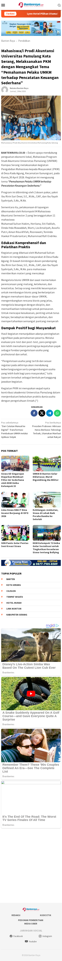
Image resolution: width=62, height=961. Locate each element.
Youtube (33, 941)
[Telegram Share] (49, 413)
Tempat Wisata (14, 596)
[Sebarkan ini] (34, 413)
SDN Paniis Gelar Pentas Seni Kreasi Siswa (14, 545)
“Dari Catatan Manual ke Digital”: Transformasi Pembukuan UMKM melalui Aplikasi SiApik (14, 430)
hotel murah (14, 602)
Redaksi (16, 915)
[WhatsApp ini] (57, 413)
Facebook (18, 936)
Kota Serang (13, 585)
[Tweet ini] (41, 413)
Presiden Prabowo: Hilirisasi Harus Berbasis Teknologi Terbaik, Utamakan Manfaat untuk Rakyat (46, 430)
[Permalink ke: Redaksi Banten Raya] (4, 89)
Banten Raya (8, 40)
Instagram (47, 936)
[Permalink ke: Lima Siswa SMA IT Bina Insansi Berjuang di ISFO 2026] (15, 500)
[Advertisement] (31, 866)
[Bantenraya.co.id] (31, 4)
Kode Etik (45, 915)
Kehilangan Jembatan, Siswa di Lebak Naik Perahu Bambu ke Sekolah (45, 514)
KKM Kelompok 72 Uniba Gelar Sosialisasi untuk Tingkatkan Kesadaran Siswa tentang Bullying (46, 548)
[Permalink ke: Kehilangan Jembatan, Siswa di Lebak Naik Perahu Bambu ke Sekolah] (47, 500)
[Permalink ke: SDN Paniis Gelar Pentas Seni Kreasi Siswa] (15, 533)
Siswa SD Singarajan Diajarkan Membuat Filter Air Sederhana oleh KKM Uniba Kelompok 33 (12, 480)
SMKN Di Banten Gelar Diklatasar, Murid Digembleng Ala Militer (46, 476)
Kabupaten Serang (16, 614)
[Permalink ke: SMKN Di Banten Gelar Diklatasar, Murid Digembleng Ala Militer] (47, 463)
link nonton (13, 608)
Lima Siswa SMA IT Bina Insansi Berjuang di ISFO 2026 (14, 513)
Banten (10, 579)
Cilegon (11, 591)
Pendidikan (24, 40)
